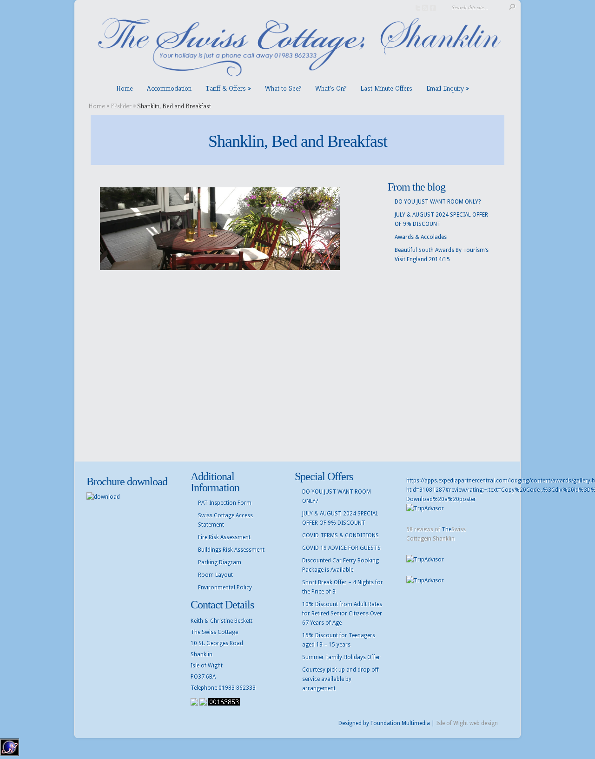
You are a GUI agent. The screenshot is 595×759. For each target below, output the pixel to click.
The (446, 529)
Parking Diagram (219, 562)
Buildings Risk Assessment (231, 550)
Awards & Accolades (421, 237)
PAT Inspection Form (224, 503)
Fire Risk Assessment (224, 537)
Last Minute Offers (386, 88)
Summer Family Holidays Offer (341, 657)
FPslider (121, 106)
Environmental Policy (225, 587)
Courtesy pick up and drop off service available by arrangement (340, 679)
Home (124, 88)
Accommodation (169, 88)
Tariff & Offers (225, 88)
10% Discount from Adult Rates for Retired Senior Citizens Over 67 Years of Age (342, 613)
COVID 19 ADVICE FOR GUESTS (341, 548)
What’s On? (330, 88)
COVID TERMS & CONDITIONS (340, 535)
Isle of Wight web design (467, 723)
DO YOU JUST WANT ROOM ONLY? (438, 201)
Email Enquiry (445, 88)
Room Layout (215, 575)
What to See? (283, 88)
